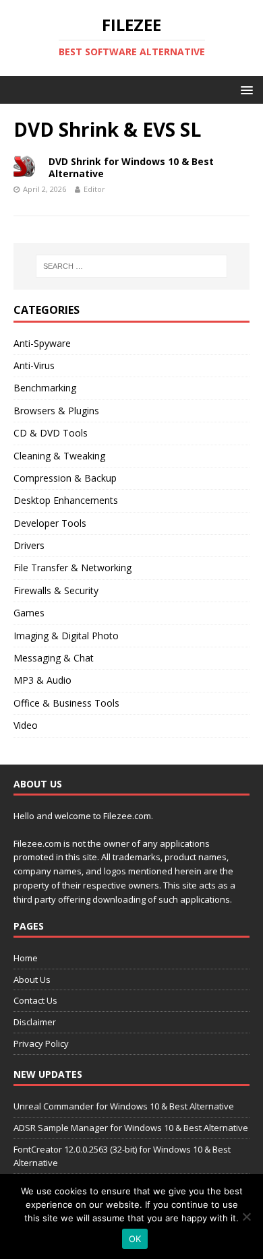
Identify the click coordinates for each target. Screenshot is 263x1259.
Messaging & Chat (53, 657)
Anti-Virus (34, 365)
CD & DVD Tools (50, 432)
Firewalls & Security (55, 590)
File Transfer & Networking (72, 567)
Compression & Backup (65, 478)
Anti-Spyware (42, 343)
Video (25, 725)
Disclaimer (34, 1022)
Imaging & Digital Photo (66, 635)
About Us (32, 979)
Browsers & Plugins (56, 410)
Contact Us (35, 1000)
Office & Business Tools (66, 703)
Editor (94, 189)
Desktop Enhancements (65, 500)
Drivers (29, 545)
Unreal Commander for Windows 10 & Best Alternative (123, 1106)
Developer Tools (49, 523)
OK (135, 1238)
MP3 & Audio (42, 680)
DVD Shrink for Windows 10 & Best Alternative (131, 167)
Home (25, 958)
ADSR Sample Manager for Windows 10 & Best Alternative (130, 1128)
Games (29, 612)
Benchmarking (44, 387)
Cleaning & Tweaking (59, 455)
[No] (246, 1216)
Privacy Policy (41, 1043)
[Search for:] (132, 266)
